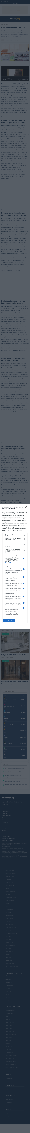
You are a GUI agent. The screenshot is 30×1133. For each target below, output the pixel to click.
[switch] (24, 539)
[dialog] (15, 566)
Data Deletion (5, 626)
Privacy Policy (24, 626)
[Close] (26, 507)
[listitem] (15, 535)
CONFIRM (9, 620)
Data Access (15, 626)
